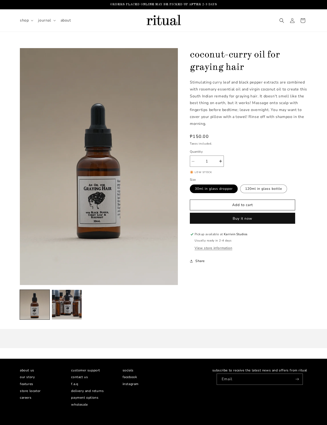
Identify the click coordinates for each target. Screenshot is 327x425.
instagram (131, 384)
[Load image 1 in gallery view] (35, 304)
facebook (130, 377)
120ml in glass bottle (263, 188)
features (26, 384)
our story (27, 377)
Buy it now (242, 218)
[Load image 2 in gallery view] (67, 304)
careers (25, 398)
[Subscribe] (297, 379)
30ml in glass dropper (214, 188)
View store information (213, 248)
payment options (84, 398)
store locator (30, 391)
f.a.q (74, 384)
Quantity (196, 152)
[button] (26, 20)
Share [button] (200, 261)
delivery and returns (87, 391)
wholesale (79, 405)
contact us (79, 377)
